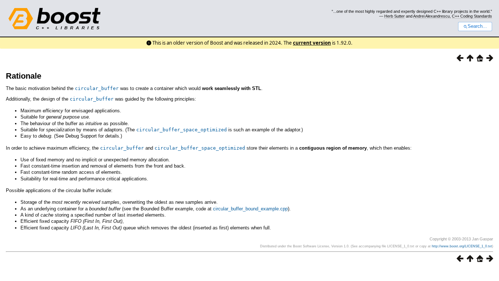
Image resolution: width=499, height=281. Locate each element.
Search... (477, 26)
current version (312, 43)
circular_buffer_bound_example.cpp (250, 208)
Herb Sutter (394, 16)
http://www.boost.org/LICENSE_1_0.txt (462, 246)
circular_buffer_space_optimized (181, 129)
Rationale (23, 75)
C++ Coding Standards (472, 16)
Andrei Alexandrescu (431, 16)
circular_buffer (97, 88)
